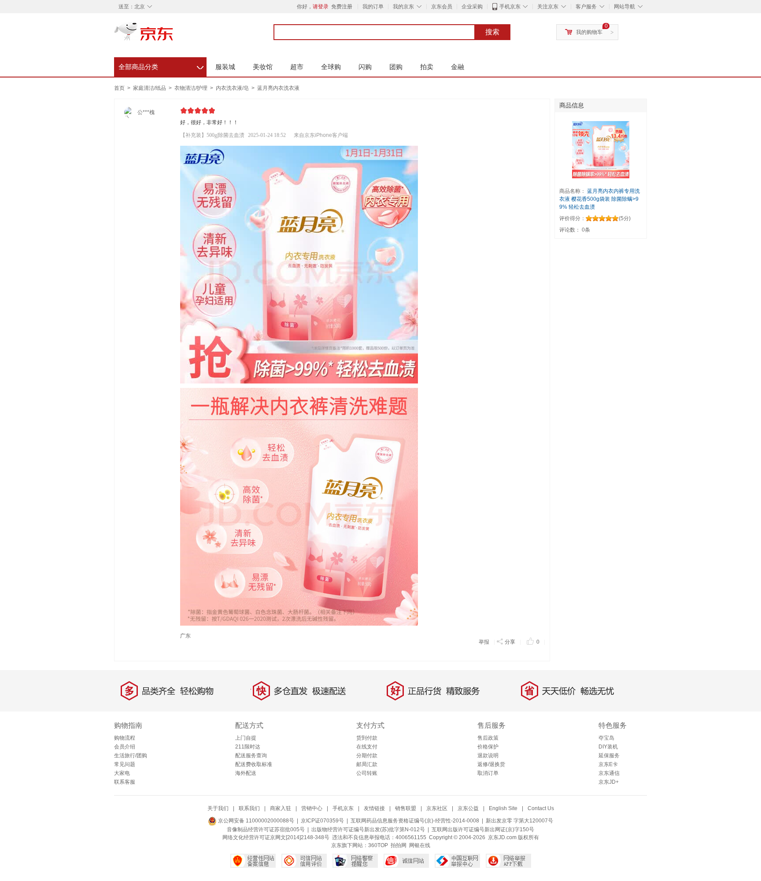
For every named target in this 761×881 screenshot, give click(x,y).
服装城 (225, 66)
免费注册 (341, 7)
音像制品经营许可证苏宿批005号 (266, 829)
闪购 (365, 66)
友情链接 (374, 808)
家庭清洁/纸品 (150, 88)
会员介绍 (124, 747)
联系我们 (249, 808)
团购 (396, 66)
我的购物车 (589, 32)
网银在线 (419, 845)
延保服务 (609, 755)
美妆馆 (263, 66)
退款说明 (488, 755)
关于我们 (218, 808)
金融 (457, 66)
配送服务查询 (251, 755)
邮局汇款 (366, 764)
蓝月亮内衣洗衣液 (278, 88)
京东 (173, 35)
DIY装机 (608, 747)
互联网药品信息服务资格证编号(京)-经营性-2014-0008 (415, 821)
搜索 (492, 32)
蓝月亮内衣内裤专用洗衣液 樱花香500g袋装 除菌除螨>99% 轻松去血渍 (599, 199)
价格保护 (488, 747)
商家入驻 (280, 808)
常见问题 (124, 764)
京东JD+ (608, 782)
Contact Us (541, 808)
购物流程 (124, 738)
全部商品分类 (160, 65)
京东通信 (609, 773)
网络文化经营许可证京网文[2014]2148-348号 (275, 837)
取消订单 (488, 773)
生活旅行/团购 (130, 755)
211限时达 (247, 747)
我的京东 (403, 7)
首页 (119, 88)
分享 (510, 642)
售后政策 (488, 738)
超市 (296, 66)
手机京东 (510, 7)
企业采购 (472, 7)
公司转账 (366, 773)
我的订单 (373, 7)
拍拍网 (398, 845)
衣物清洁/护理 (191, 88)
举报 (484, 642)
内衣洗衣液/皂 (233, 88)
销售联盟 (405, 808)
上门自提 (245, 738)
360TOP (378, 845)
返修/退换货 (491, 764)
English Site (503, 808)
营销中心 (311, 808)
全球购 (331, 66)
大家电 (122, 773)
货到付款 (366, 738)
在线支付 (366, 747)
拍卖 (426, 66)
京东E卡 (608, 764)
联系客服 (124, 782)
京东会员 (441, 7)
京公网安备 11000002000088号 (255, 821)
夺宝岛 (606, 738)
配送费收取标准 (253, 764)
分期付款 (366, 755)
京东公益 (468, 808)
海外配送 (245, 773)
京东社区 (436, 808)
